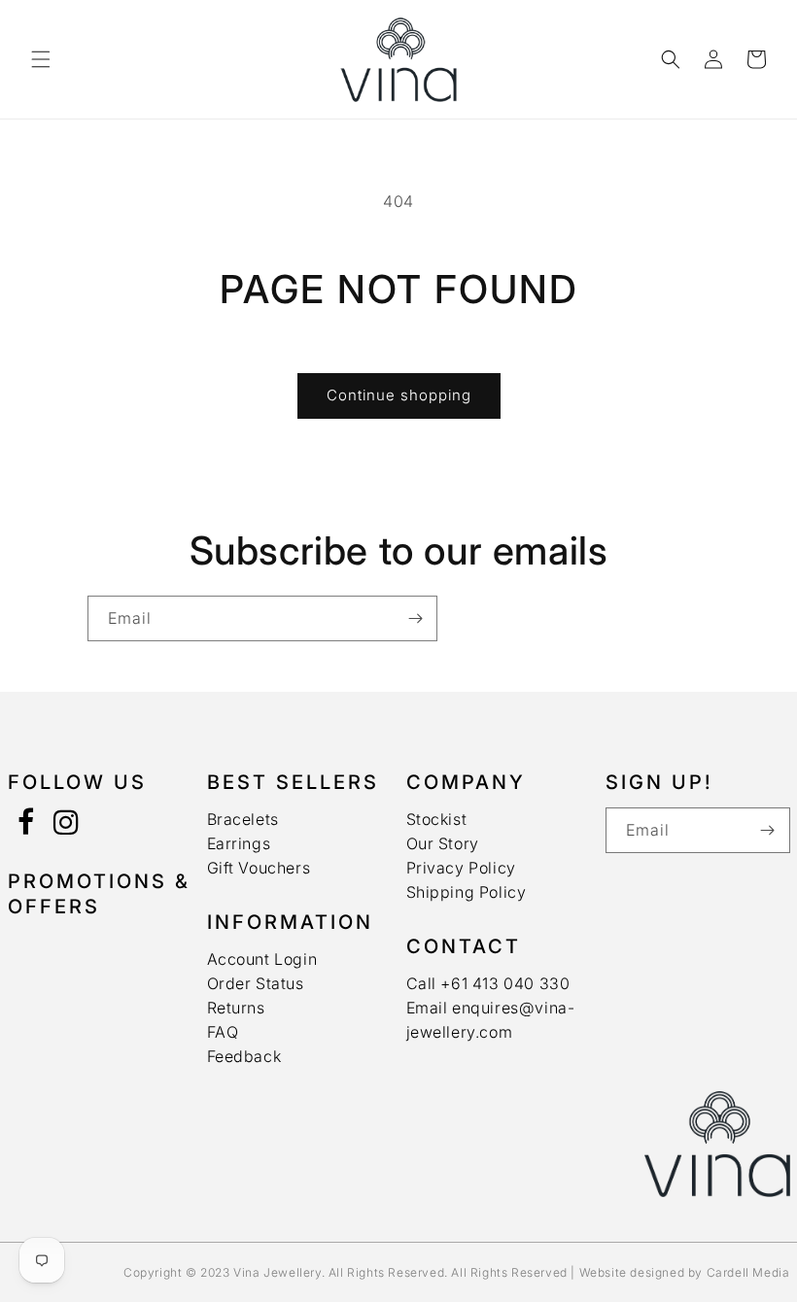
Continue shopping (399, 395)
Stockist (437, 819)
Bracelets (243, 819)
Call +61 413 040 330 (488, 983)
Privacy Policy (461, 867)
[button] (40, 59)
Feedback (244, 1056)
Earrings (239, 843)
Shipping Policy (466, 892)
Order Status (255, 983)
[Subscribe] (415, 618)
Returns (236, 1007)
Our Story (442, 843)
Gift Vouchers (259, 867)
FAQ (223, 1032)
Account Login (262, 959)
